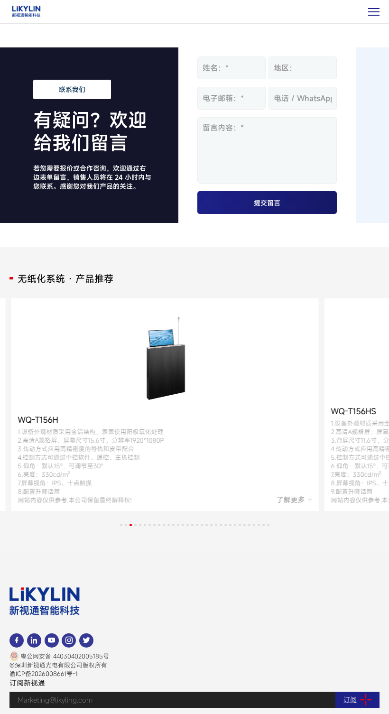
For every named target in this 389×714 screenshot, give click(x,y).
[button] (121, 525)
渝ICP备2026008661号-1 (43, 673)
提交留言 (267, 202)
